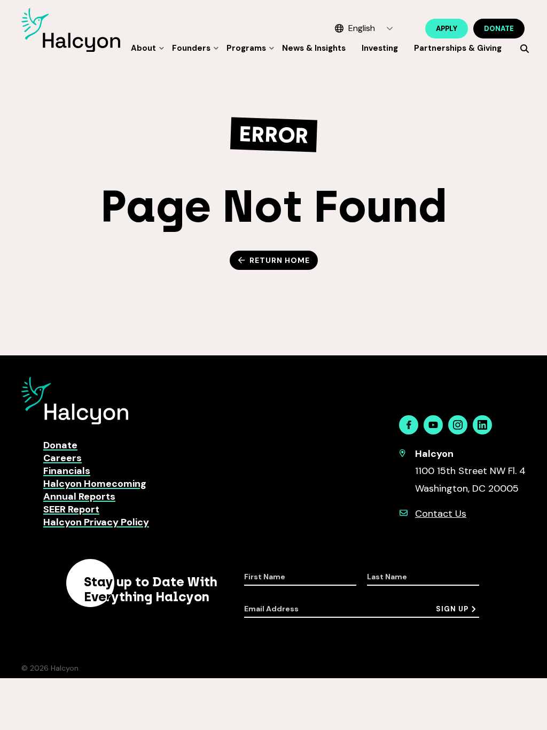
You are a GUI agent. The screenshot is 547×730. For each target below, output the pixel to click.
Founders (191, 48)
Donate (499, 28)
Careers (62, 458)
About (143, 48)
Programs (246, 48)
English (361, 28)
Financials (66, 470)
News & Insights (314, 48)
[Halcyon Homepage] (70, 49)
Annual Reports (79, 496)
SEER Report (71, 509)
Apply (446, 28)
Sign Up (452, 608)
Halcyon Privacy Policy (96, 522)
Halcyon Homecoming (94, 483)
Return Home (279, 260)
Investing (380, 48)
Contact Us (440, 513)
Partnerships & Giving (458, 48)
